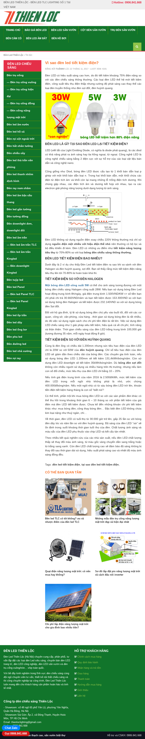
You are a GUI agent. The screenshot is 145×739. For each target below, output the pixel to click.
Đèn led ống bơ (17, 329)
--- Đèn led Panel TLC (20, 294)
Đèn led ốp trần (17, 315)
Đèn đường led (16, 343)
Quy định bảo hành (87, 662)
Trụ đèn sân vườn (122, 30)
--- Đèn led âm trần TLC (22, 244)
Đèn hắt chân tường (20, 145)
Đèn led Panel (16, 286)
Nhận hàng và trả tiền (89, 667)
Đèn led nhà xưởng (19, 351)
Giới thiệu (82, 690)
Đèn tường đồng (17, 216)
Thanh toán (83, 679)
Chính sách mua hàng (89, 656)
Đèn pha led (14, 336)
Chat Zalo (11, 727)
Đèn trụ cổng (15, 75)
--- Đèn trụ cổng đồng (21, 103)
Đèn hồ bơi (59, 38)
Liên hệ (81, 695)
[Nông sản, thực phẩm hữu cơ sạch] (32, 17)
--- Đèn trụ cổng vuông (21, 82)
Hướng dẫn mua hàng (89, 684)
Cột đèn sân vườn (93, 30)
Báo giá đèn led (36, 30)
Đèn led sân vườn (63, 30)
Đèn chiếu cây (16, 153)
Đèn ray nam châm (19, 188)
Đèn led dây (14, 322)
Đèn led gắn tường (19, 209)
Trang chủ (13, 30)
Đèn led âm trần (17, 237)
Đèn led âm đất (36, 38)
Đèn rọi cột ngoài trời (20, 138)
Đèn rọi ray (14, 358)
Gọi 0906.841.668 (16, 733)
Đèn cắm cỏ (14, 38)
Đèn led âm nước (18, 124)
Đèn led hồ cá (16, 131)
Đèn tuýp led (15, 279)
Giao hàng (83, 673)
